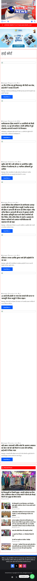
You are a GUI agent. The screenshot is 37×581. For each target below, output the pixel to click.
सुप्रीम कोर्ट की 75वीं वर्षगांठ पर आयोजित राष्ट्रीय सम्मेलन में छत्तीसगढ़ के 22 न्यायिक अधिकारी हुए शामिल (17, 167)
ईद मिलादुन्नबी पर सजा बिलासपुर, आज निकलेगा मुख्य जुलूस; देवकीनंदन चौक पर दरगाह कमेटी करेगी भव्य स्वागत (23, 505)
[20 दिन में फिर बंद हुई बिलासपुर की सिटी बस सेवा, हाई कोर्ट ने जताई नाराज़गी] (18, 71)
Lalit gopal (5, 83)
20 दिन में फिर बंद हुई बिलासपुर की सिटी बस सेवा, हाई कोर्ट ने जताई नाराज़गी (18, 86)
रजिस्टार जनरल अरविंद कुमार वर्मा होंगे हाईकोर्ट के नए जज (17, 259)
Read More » (7, 97)
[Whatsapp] (32, 576)
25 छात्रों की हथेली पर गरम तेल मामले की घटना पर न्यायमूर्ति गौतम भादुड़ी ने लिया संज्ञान (17, 297)
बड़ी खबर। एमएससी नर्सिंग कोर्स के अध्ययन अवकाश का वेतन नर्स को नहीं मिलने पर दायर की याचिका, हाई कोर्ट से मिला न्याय (18, 448)
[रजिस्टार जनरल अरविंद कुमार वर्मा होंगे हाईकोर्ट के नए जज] (18, 244)
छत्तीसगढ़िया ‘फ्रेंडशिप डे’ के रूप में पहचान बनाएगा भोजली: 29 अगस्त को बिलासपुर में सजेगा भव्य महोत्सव (23, 514)
